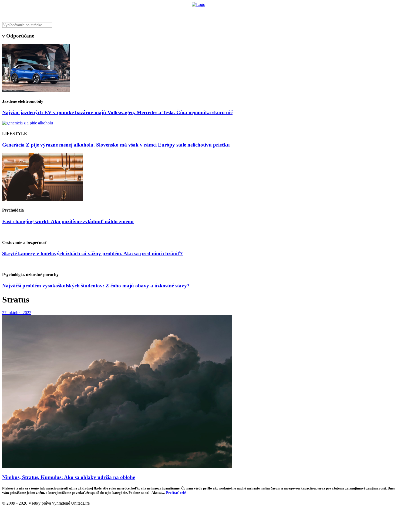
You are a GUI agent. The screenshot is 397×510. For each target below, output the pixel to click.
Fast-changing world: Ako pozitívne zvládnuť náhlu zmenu (68, 221)
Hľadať (276, 12)
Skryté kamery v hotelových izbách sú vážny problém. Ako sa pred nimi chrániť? (92, 253)
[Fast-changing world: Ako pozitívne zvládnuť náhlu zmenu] (42, 199)
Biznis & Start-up (165, 12)
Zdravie (235, 12)
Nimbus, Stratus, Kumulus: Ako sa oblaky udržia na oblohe (68, 477)
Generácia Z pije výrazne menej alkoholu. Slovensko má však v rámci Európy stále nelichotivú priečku (116, 145)
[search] (198, 25)
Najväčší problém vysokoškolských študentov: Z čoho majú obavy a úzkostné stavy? (96, 285)
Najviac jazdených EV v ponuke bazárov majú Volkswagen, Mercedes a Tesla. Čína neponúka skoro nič (117, 112)
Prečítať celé (176, 493)
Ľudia (219, 12)
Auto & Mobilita (197, 12)
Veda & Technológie (130, 12)
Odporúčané (256, 12)
